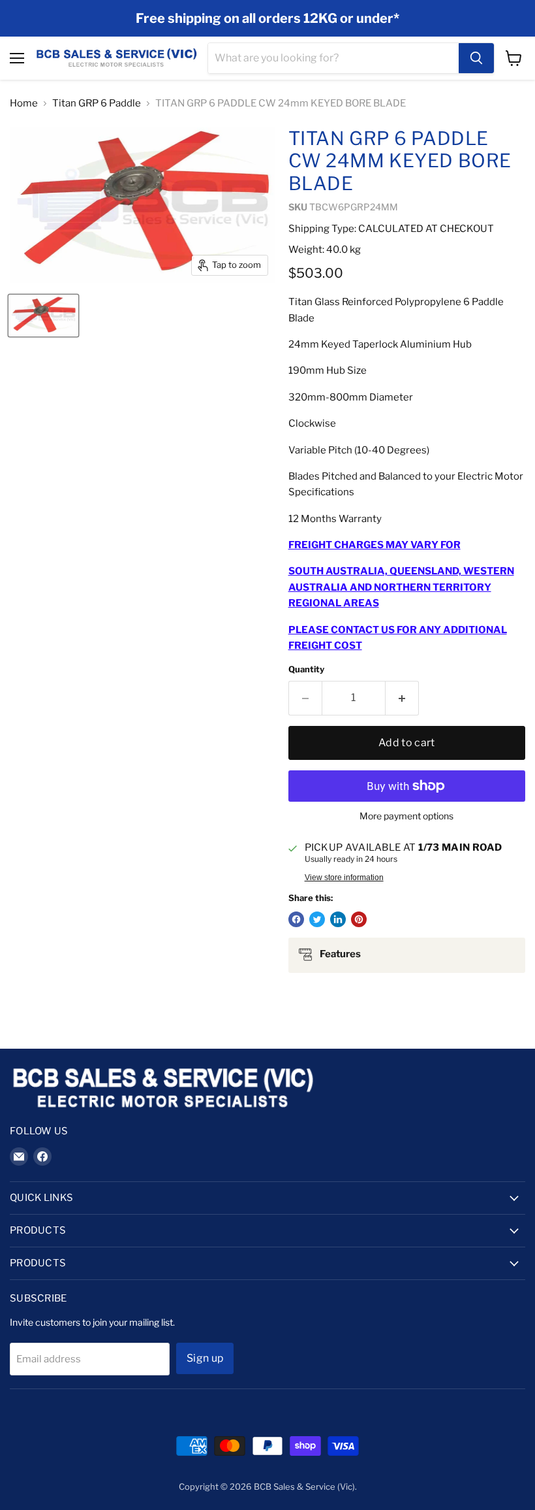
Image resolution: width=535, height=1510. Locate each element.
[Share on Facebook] (296, 919)
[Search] (476, 58)
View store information (344, 877)
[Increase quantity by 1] (402, 698)
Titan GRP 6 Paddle (96, 103)
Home (24, 103)
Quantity (306, 669)
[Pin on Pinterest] (359, 919)
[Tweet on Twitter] (317, 919)
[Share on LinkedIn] (338, 919)
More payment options (406, 816)
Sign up (205, 1358)
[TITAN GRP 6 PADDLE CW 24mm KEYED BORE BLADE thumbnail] (43, 315)
